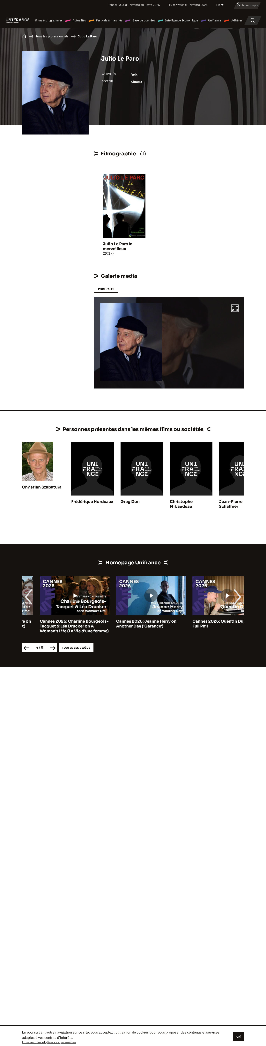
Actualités (79, 20)
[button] (235, 308)
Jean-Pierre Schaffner (230, 504)
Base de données (143, 20)
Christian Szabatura (42, 487)
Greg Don (130, 501)
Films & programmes (49, 20)
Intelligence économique (181, 20)
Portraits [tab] (106, 289)
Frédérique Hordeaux (92, 501)
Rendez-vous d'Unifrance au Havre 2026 (134, 5)
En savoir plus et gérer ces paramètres (49, 1042)
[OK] (238, 1036)
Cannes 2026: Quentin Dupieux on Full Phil (209, 624)
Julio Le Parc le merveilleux (117, 246)
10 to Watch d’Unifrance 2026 (188, 5)
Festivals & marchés (109, 20)
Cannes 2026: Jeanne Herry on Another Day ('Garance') (128, 624)
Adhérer (236, 20)
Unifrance (214, 20)
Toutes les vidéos (76, 648)
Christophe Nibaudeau (181, 504)
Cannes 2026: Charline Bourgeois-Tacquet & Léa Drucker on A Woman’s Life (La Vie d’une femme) (56, 626)
